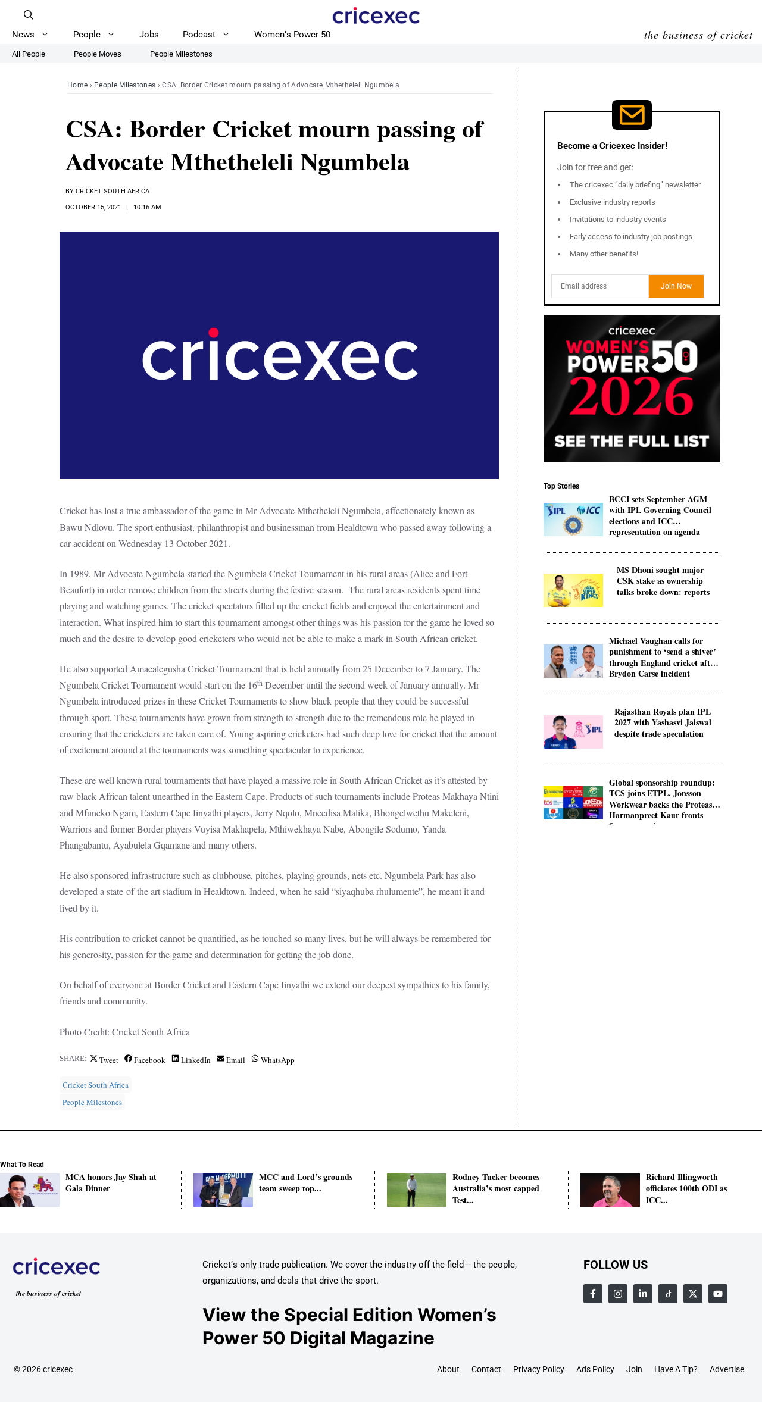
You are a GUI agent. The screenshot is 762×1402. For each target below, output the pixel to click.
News (23, 34)
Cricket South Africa (112, 191)
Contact (486, 1369)
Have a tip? (676, 1369)
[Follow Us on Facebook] (592, 1293)
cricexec (58, 1369)
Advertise (727, 1369)
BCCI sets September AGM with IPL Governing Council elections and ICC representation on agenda (660, 511)
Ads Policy (595, 1369)
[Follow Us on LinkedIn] (642, 1293)
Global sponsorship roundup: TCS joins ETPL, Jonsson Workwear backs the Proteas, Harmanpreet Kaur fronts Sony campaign (662, 794)
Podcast (199, 34)
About (448, 1369)
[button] (28, 15)
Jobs (149, 34)
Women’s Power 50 (292, 34)
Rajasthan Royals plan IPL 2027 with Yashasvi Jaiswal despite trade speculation (662, 723)
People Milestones (124, 85)
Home (77, 85)
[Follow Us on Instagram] (617, 1293)
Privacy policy (538, 1369)
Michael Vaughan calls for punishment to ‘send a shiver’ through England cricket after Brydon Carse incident (663, 652)
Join (634, 1369)
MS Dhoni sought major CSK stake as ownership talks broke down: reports (663, 581)
